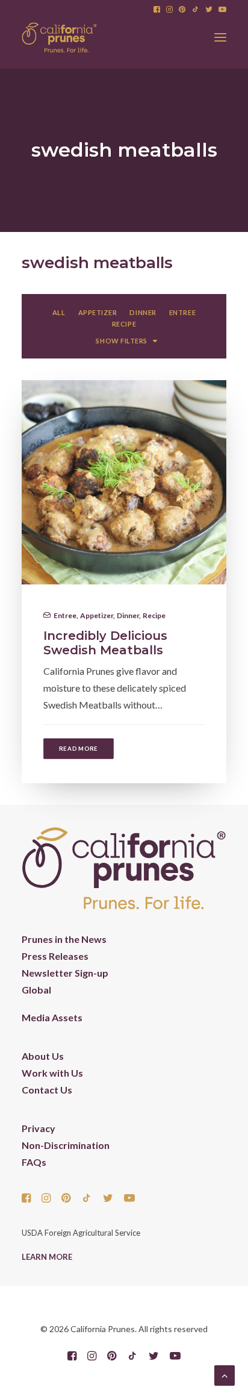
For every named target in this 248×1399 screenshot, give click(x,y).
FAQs (34, 1162)
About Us (43, 1056)
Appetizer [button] (97, 312)
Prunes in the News (64, 939)
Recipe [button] (124, 324)
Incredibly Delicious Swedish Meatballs (105, 642)
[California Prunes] (59, 37)
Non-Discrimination (66, 1145)
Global (36, 989)
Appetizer (96, 615)
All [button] (59, 312)
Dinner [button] (142, 312)
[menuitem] (156, 9)
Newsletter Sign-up (65, 972)
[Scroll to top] (224, 1374)
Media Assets (52, 1017)
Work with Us (52, 1072)
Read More (78, 748)
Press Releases (55, 956)
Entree (65, 615)
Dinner (128, 615)
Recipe (154, 615)
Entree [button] (182, 312)
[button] (156, 9)
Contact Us (47, 1089)
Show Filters (121, 341)
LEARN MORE (47, 1257)
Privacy (38, 1128)
